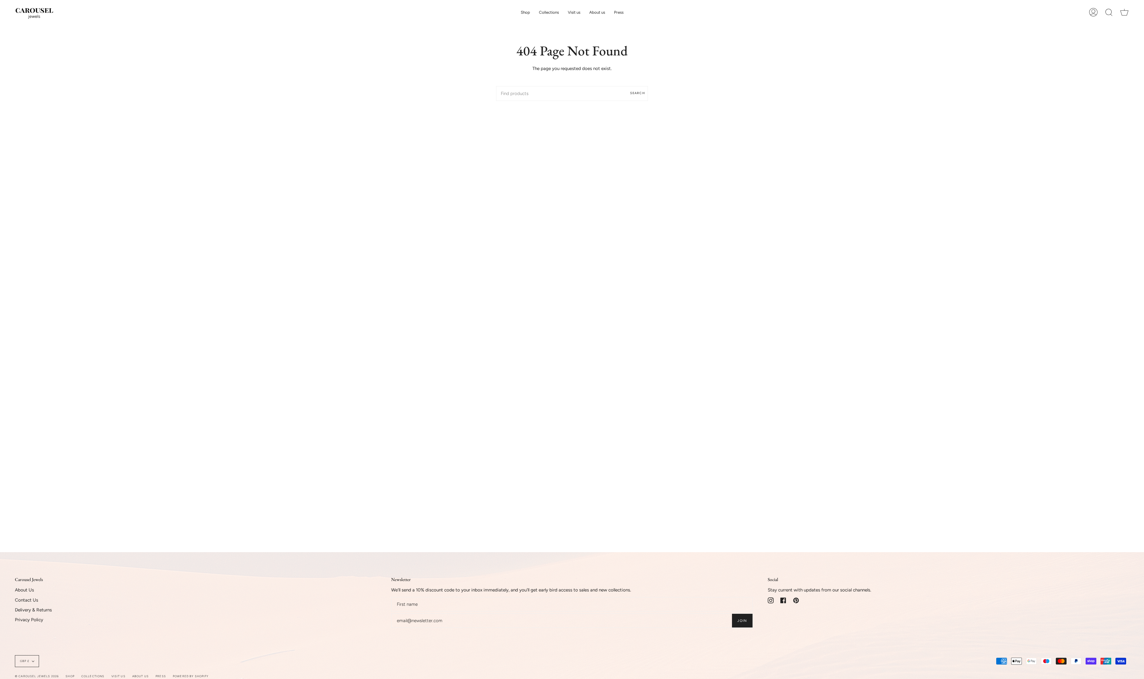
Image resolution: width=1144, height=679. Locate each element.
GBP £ (24, 661)
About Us (24, 590)
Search (637, 93)
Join (742, 621)
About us (140, 676)
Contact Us (26, 600)
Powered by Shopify (191, 676)
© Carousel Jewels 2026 (37, 676)
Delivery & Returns (33, 610)
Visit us (118, 676)
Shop (70, 676)
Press (161, 676)
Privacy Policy (29, 619)
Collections (93, 676)
